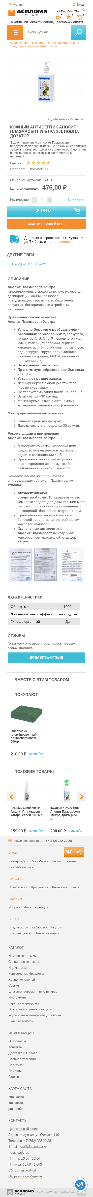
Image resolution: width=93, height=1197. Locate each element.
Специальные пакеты (24, 962)
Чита (27, 907)
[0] (58, 17)
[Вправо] (81, 796)
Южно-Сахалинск (47, 933)
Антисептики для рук (42, 46)
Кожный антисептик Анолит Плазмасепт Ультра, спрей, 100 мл (26, 811)
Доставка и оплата (70, 22)
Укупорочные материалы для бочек (35, 1015)
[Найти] (78, 32)
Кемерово (59, 887)
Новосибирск (18, 887)
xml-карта (15, 1103)
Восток (15, 919)
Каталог (40, 43)
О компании (19, 22)
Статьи (13, 1077)
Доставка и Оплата (22, 1053)
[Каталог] (15, 32)
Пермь (57, 861)
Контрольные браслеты (26, 973)
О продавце (17, 1041)
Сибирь (15, 879)
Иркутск (14, 907)
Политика (15, 1065)
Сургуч (13, 985)
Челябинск (40, 861)
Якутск (56, 927)
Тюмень (71, 861)
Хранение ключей (21, 979)
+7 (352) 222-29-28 (68, 11)
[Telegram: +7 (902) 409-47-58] (80, 1185)
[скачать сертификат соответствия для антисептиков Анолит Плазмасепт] (20, 581)
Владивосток (18, 927)
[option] (46, 80)
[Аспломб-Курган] (28, 15)
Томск (74, 887)
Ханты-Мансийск (20, 867)
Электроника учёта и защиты (30, 1009)
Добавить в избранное (67, 119)
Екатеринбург (18, 861)
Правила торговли (22, 1059)
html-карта (16, 1097)
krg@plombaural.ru (26, 841)
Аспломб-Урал (20, 43)
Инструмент (17, 997)
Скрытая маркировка (23, 1003)
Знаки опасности (20, 1021)
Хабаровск (39, 927)
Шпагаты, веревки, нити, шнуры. (32, 991)
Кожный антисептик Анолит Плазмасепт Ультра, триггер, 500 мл (65, 813)
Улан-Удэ (41, 907)
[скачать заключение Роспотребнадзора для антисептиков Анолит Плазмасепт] (71, 581)
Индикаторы (17, 968)
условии (66, 242)
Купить (42, 210)
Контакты (35, 22)
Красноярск (40, 887)
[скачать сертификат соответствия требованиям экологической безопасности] (45, 581)
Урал (12, 853)
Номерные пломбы (22, 956)
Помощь (49, 22)
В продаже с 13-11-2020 (28, 264)
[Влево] (11, 796)
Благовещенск (19, 933)
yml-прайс (15, 1109)
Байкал (15, 899)
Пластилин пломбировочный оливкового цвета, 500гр (24, 736)
